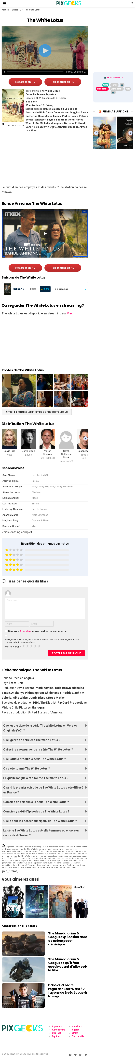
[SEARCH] (132, 3)
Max (69, 313)
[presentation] (85, 438)
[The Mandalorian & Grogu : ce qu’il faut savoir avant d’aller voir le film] (23, 969)
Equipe (55, 1036)
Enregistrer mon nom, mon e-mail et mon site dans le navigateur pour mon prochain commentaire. (42, 640)
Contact (56, 1033)
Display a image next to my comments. (37, 631)
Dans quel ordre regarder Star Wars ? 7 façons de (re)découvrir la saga (67, 991)
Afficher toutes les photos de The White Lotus (37, 412)
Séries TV (16, 10)
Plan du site (77, 1036)
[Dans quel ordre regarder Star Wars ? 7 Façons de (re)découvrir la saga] (23, 995)
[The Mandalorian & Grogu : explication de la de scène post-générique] (23, 943)
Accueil (5, 10)
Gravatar (25, 631)
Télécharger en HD (63, 81)
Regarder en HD (25, 81)
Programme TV (115, 77)
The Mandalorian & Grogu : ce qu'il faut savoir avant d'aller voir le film (67, 965)
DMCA (74, 1033)
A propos (57, 1026)
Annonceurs (58, 1029)
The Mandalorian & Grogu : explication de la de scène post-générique (67, 939)
